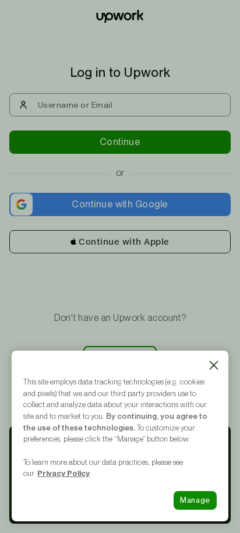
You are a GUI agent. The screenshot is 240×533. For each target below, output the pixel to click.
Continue (120, 141)
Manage (195, 500)
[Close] (214, 365)
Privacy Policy (63, 473)
